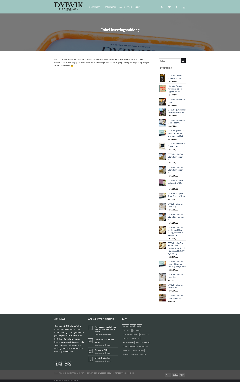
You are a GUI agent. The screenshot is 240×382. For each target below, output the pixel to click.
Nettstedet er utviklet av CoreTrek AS (66, 381)
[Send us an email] (66, 364)
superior (143, 355)
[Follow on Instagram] (61, 364)
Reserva (125, 355)
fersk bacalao (127, 334)
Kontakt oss (91, 373)
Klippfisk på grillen (102, 358)
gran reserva (144, 334)
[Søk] (162, 7)
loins (137, 342)
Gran (136, 334)
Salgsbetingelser (106, 373)
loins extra (145, 342)
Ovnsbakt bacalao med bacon (104, 340)
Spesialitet (134, 355)
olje (147, 346)
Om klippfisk (125, 7)
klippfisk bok (135, 338)
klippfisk (125, 338)
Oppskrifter (111, 7)
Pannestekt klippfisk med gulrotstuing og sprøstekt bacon (105, 329)
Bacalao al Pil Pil (101, 350)
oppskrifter (126, 350)
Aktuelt (80, 373)
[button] (176, 7)
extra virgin (127, 330)
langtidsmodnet (128, 342)
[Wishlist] (169, 7)
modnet (125, 346)
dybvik (132, 326)
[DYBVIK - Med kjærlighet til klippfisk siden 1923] (68, 6)
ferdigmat (136, 330)
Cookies (130, 373)
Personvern (120, 373)
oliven (132, 346)
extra (139, 326)
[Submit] (183, 60)
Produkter (94, 7)
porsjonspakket (138, 350)
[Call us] (70, 364)
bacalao (125, 326)
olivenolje (140, 346)
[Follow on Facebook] (57, 364)
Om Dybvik (59, 373)
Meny (137, 7)
